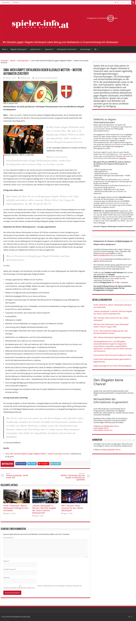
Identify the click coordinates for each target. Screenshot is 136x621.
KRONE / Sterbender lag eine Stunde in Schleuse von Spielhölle (73, 477)
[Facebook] (117, 2)
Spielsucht (49, 49)
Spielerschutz (35, 49)
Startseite (4, 61)
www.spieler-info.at (101, 428)
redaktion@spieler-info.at (110, 450)
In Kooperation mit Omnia (95, 18)
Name (6, 561)
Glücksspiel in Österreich (66, 49)
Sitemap (15, 2)
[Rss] (115, 2)
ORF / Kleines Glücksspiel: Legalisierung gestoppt (112, 337)
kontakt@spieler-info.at (106, 255)
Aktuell (12, 61)
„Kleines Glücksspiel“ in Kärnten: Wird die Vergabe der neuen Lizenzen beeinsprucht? (44, 509)
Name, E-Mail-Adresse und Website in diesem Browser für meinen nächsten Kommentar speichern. (42, 587)
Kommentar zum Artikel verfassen (46, 78)
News (4, 49)
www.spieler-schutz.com (103, 430)
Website (6, 578)
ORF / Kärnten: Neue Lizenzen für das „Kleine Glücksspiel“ (72, 508)
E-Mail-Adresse (9, 569)
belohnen (122, 158)
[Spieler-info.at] (42, 23)
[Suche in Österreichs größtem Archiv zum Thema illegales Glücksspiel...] (133, 2)
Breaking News (23, 61)
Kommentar (8, 538)
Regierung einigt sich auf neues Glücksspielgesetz (113, 366)
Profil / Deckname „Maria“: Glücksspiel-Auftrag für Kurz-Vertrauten (16, 508)
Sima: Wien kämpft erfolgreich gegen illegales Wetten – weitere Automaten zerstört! (37, 454)
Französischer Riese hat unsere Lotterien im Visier (113, 355)
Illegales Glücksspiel (18, 49)
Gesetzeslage (85, 49)
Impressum (6, 2)
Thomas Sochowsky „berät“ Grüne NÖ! (17, 476)
